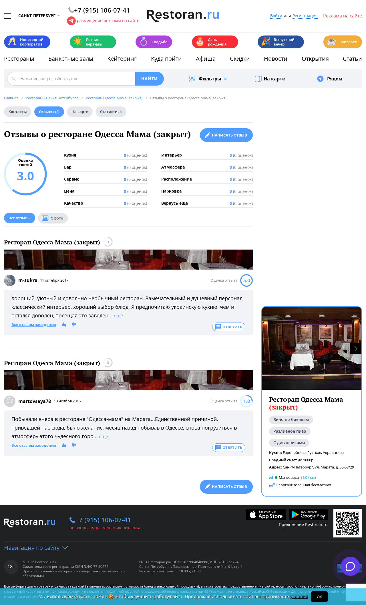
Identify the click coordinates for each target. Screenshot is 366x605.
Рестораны (19, 58)
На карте (274, 79)
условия (299, 596)
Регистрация (305, 15)
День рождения (210, 42)
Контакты (18, 111)
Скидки (240, 58)
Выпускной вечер (278, 42)
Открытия (315, 58)
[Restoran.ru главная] (183, 16)
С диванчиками (289, 442)
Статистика (111, 111)
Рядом (335, 79)
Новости (275, 58)
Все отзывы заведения (33, 325)
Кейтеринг (122, 58)
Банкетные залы (70, 58)
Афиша (206, 58)
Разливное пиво (289, 431)
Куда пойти (166, 58)
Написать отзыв (229, 135)
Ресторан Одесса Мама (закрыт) (52, 242)
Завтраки (342, 41)
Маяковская (289, 477)
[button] (355, 348)
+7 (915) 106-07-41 (103, 519)
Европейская (294, 452)
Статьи (352, 58)
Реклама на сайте (342, 16)
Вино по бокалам (291, 419)
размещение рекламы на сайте (108, 20)
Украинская (333, 452)
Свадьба (153, 41)
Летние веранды (87, 42)
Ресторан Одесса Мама (306, 403)
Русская (314, 452)
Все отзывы (20, 217)
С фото (57, 218)
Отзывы (49, 111)
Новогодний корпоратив (25, 42)
